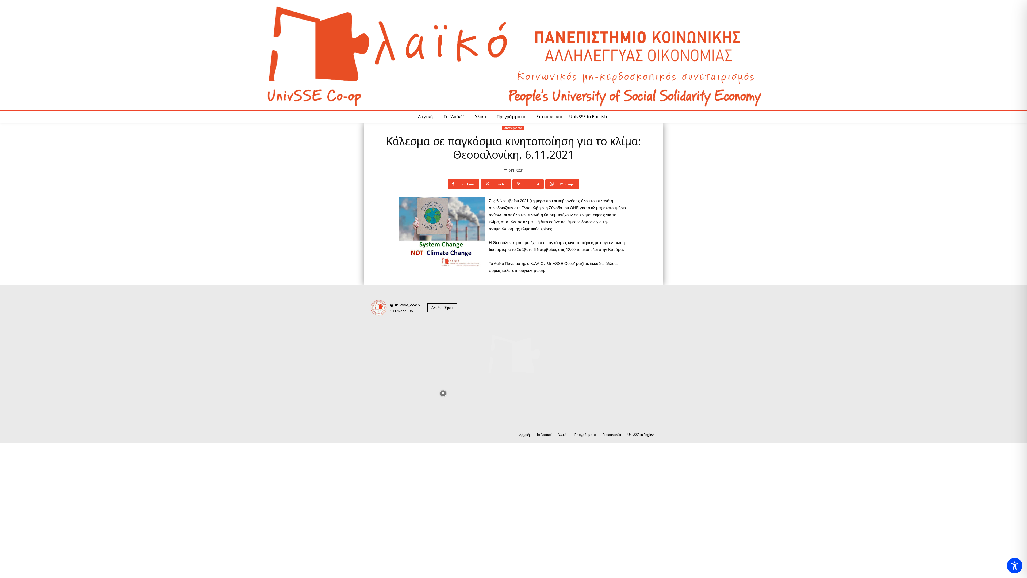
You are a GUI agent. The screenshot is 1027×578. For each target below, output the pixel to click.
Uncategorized (513, 128)
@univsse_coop (405, 304)
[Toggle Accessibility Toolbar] (1014, 565)
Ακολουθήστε (442, 307)
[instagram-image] (385, 334)
